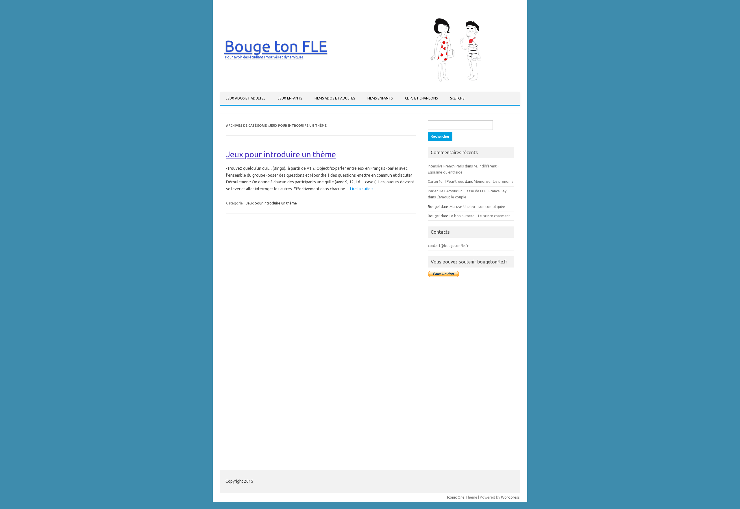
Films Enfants (380, 98)
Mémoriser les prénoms (493, 181)
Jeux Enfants (290, 98)
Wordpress (510, 497)
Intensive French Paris (446, 166)
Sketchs (457, 98)
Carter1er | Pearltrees (446, 181)
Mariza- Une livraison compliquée (477, 206)
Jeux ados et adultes (245, 98)
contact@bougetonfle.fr (448, 246)
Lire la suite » (361, 189)
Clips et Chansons (421, 98)
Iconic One (456, 497)
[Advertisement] (471, 373)
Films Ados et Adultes (334, 98)
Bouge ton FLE (275, 46)
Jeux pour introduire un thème (281, 154)
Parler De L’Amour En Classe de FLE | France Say (467, 191)
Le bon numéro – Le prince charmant (479, 216)
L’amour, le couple (451, 197)
